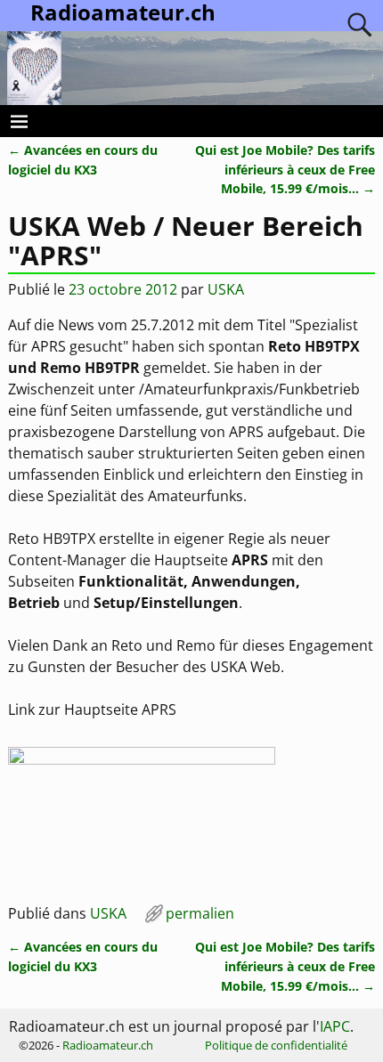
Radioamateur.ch (107, 1045)
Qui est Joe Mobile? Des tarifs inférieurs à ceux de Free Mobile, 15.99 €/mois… (285, 169)
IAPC (335, 1026)
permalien (200, 913)
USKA (108, 913)
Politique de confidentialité (276, 1045)
